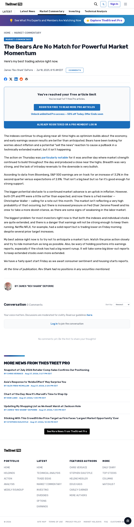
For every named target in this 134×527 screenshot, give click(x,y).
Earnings (42, 506)
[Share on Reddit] (21, 79)
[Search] (95, 4)
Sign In (114, 4)
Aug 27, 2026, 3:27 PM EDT (38, 373)
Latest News (27, 11)
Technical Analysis (96, 11)
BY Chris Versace (13, 373)
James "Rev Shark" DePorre (18, 70)
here (89, 315)
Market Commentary (52, 11)
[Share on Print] (26, 79)
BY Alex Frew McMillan (16, 386)
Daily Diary (109, 467)
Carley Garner (79, 489)
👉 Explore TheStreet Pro (104, 20)
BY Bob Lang (10, 398)
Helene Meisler (79, 478)
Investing (74, 11)
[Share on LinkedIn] (16, 79)
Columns (107, 478)
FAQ (106, 522)
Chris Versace (78, 467)
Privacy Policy (73, 522)
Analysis (9, 484)
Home (7, 33)
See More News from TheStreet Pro (67, 431)
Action (8, 478)
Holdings (9, 473)
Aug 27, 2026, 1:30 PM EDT (32, 398)
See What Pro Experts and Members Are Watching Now (48, 20)
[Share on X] (10, 79)
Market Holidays (93, 522)
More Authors (78, 495)
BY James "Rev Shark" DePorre (20, 410)
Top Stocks (109, 473)
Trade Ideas (44, 478)
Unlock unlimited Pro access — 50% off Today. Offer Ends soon (67, 114)
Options (41, 501)
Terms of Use (56, 522)
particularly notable (55, 157)
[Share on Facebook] (5, 79)
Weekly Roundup (14, 489)
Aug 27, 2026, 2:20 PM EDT (44, 386)
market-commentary (27, 33)
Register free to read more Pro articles (67, 107)
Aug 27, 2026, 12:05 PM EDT (44, 422)
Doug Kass (76, 484)
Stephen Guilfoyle (81, 473)
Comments (75, 70)
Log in (54, 323)
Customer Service (120, 522)
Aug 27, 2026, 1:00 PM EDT (52, 410)
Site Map (41, 522)
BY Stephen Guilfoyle (16, 422)
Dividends (42, 495)
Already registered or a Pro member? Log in (67, 124)
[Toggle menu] (125, 4)
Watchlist (108, 484)
